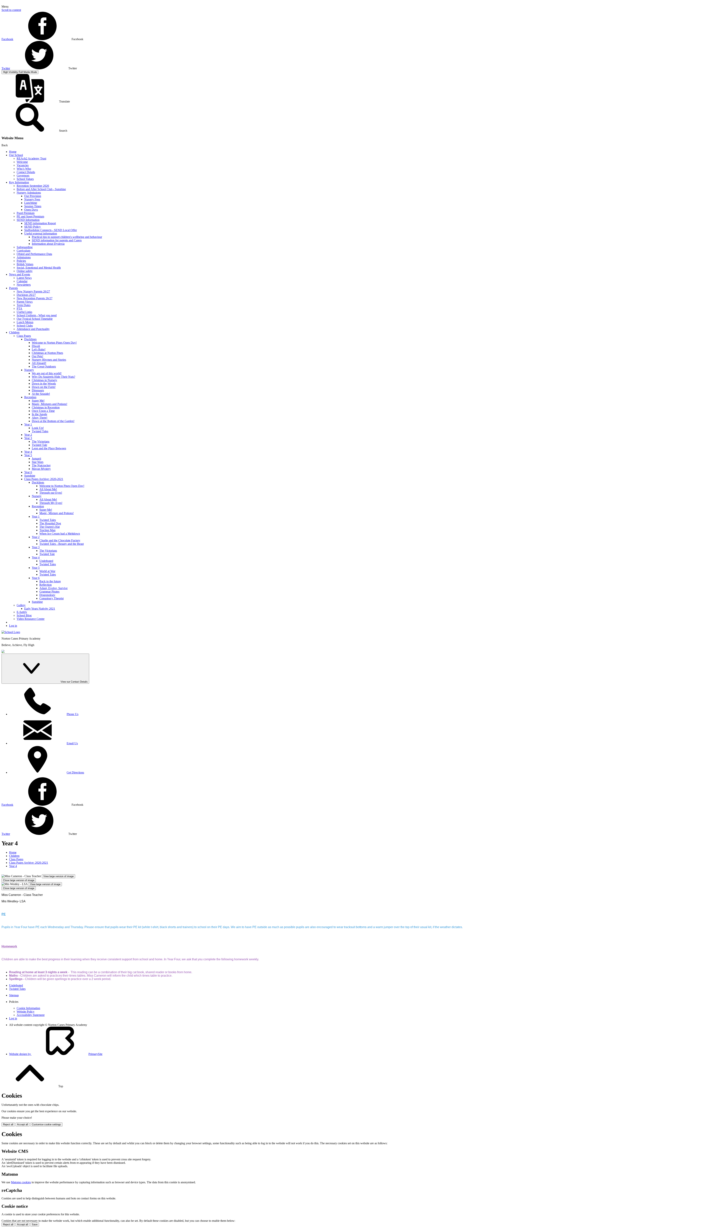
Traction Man (47, 530)
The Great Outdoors (44, 366)
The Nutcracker (41, 465)
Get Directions (75, 772)
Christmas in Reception (46, 407)
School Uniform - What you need (37, 315)
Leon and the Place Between (49, 448)
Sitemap (14, 995)
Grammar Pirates (49, 591)
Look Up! (38, 427)
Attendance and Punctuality (33, 329)
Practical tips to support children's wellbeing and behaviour (67, 237)
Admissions (24, 257)
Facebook (7, 39)
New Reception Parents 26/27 (34, 298)
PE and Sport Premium (30, 216)
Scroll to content (11, 10)
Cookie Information (28, 1008)
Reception (30, 397)
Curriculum (23, 250)
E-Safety (22, 612)
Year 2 (28, 434)
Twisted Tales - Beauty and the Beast (61, 543)
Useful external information (40, 233)
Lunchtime (30, 202)
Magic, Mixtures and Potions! (49, 404)
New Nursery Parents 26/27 (33, 291)
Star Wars (37, 462)
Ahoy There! (39, 417)
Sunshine (29, 475)
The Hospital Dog (50, 523)
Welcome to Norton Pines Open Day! (54, 342)
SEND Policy (32, 226)
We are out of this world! (47, 373)
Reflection (45, 584)
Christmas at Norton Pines (47, 352)
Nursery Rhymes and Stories (49, 359)
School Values (25, 179)
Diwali (36, 346)
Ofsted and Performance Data (34, 254)
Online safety (25, 271)
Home (12, 151)
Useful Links (24, 312)
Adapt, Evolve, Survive (53, 588)
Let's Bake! (38, 349)
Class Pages (24, 335)
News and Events (19, 274)
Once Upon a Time (43, 410)
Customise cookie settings (46, 1124)
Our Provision (32, 196)
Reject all (8, 1124)
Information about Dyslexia (48, 243)
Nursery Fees (32, 199)
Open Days (31, 209)
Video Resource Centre (30, 618)
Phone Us (72, 714)
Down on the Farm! (43, 387)
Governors (23, 175)
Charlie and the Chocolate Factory (59, 540)
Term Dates (23, 305)
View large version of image (58, 876)
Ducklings (30, 339)
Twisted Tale (39, 445)
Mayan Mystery (41, 468)
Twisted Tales (40, 431)
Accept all (22, 1124)
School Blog (24, 615)
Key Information (19, 182)
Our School (16, 155)
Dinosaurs (38, 390)
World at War (47, 571)
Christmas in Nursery (44, 380)
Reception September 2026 (33, 185)
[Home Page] (11, 632)
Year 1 (28, 424)
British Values (25, 264)
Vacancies (23, 165)
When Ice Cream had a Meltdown (59, 533)
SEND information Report (40, 223)
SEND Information (28, 219)
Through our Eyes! (50, 492)
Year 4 (28, 451)
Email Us (72, 743)
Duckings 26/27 (26, 294)
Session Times (32, 206)
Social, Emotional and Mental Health (39, 267)
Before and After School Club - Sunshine (41, 189)
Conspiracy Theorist (51, 598)
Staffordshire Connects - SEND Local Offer (50, 230)
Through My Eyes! (50, 502)
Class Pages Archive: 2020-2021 (43, 479)
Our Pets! (37, 356)
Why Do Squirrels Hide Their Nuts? (53, 376)
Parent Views (25, 301)
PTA (19, 308)
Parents (13, 288)
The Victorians (40, 441)
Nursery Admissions (29, 192)
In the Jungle (39, 414)
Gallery (21, 605)
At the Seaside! (41, 393)
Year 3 (28, 438)
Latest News (24, 277)
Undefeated (46, 560)
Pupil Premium (25, 213)
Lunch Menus (25, 322)
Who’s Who (24, 168)
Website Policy (25, 1011)
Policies (21, 260)
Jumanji (36, 458)
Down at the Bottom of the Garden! (53, 421)
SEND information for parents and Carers (57, 240)
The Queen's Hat (49, 526)
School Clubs (25, 325)
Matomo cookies (21, 1182)
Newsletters (24, 284)
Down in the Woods (44, 383)
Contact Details (26, 172)
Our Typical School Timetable (35, 318)
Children (14, 332)
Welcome (22, 161)
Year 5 (28, 455)
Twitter (6, 68)
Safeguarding (25, 247)
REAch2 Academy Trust (31, 158)
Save (34, 1224)
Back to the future (50, 581)
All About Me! (48, 489)
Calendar (22, 281)
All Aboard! (39, 363)
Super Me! (38, 400)
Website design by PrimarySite (55, 1054)
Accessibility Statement (30, 1015)
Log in (13, 625)
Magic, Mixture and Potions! (56, 513)
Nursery (29, 370)
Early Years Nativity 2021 (39, 608)
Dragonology (47, 595)
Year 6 (28, 472)
